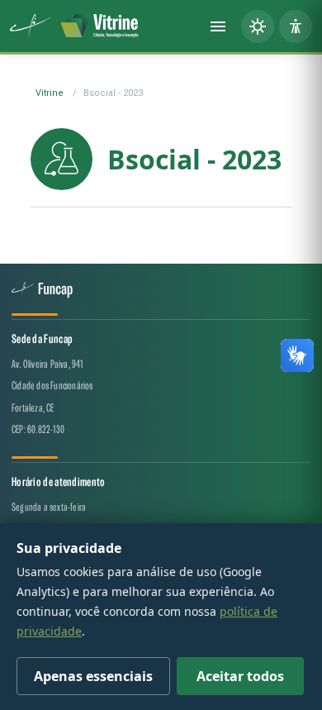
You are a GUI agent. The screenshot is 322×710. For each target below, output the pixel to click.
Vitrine (50, 93)
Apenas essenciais (93, 676)
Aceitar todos (240, 676)
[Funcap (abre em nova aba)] (31, 26)
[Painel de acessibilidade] (295, 26)
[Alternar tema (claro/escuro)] (257, 26)
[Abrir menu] (218, 26)
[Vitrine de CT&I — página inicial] (100, 26)
